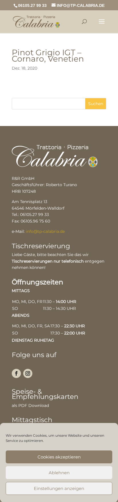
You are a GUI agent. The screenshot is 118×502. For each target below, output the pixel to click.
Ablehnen (59, 472)
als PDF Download (30, 405)
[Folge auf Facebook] (16, 373)
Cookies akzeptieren (59, 457)
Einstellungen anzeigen (59, 488)
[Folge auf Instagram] (27, 373)
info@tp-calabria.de (45, 231)
